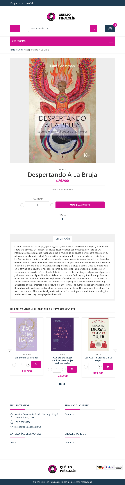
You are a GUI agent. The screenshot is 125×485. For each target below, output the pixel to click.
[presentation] (10, 351)
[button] (59, 384)
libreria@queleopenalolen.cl (27, 426)
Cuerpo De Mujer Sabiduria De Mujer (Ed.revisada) (62, 360)
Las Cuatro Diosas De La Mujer (98, 359)
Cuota (62, 215)
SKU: (54, 189)
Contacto (69, 414)
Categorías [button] (18, 41)
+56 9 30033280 (22, 422)
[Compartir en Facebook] (62, 219)
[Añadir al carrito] (36, 364)
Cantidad (38, 199)
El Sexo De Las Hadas (27, 357)
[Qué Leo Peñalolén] (61, 17)
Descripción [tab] (62, 238)
